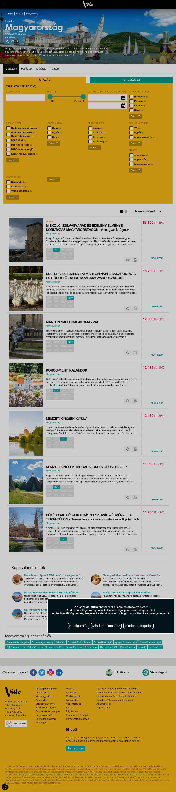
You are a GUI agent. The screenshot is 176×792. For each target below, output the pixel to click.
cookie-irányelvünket (142, 610)
